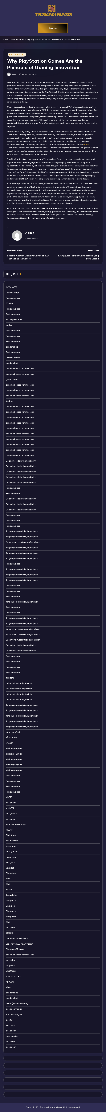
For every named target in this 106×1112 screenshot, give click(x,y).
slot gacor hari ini (14, 1009)
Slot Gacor (11, 971)
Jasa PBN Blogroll (14, 1014)
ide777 (9, 797)
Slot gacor (11, 900)
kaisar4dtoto (12, 840)
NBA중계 (10, 982)
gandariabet (12, 347)
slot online (10, 927)
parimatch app (13, 292)
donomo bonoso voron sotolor (20, 368)
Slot (8, 878)
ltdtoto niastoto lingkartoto (19, 683)
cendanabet (12, 993)
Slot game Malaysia (15, 949)
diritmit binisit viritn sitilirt (18, 938)
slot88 (86, 144)
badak (9, 325)
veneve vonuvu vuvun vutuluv (19, 944)
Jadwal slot (11, 895)
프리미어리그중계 (13, 976)
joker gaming (12, 1036)
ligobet (9, 401)
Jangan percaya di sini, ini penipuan (22, 531)
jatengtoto (11, 851)
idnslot (9, 987)
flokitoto (10, 678)
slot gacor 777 (13, 813)
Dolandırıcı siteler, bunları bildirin (21, 461)
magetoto (11, 857)
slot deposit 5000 (14, 319)
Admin (29, 233)
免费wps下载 (12, 287)
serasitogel (11, 846)
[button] (31, 238)
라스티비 (10, 830)
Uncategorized (16, 54)
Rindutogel (11, 835)
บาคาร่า (9, 743)
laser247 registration (16, 824)
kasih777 (10, 808)
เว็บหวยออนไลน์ (13, 732)
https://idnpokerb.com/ (17, 1003)
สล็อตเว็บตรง (11, 737)
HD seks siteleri (13, 357)
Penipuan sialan (13, 298)
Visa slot (10, 868)
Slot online (11, 873)
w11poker (10, 965)
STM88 (9, 303)
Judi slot (10, 889)
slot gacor (11, 802)
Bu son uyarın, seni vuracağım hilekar (23, 542)
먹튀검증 (10, 933)
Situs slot (10, 906)
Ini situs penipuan (14, 748)
